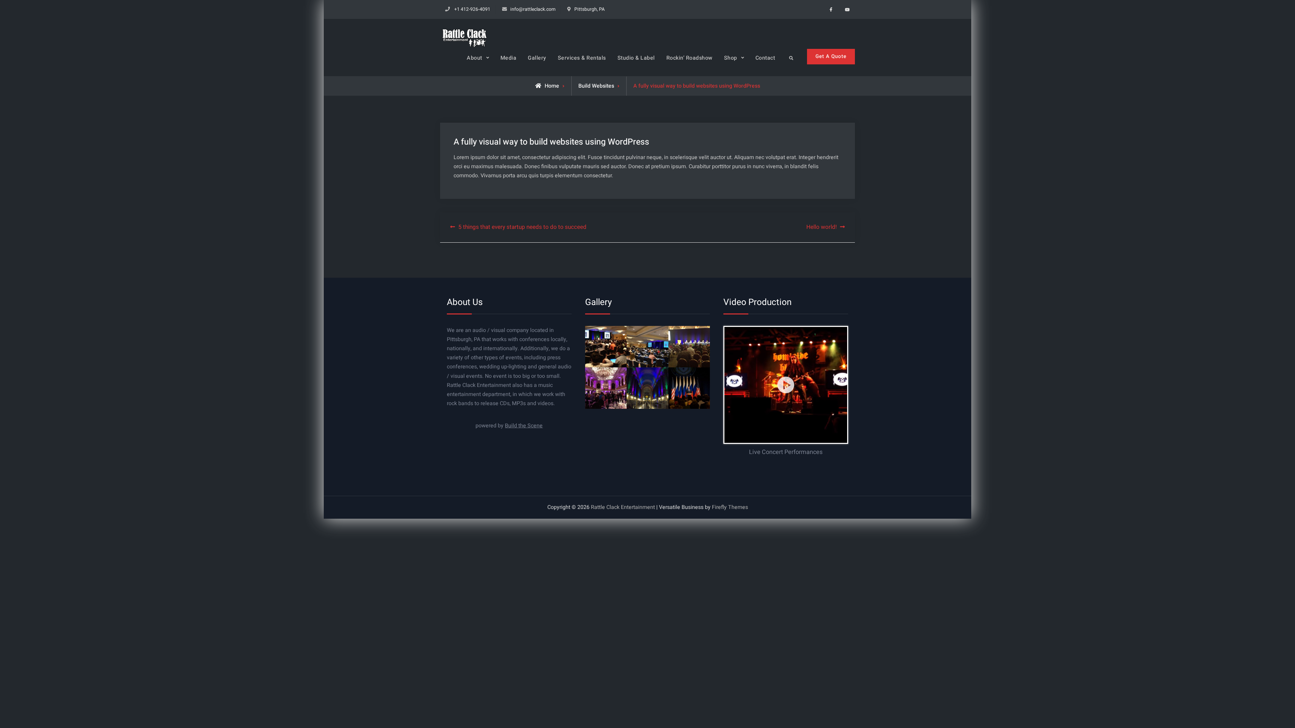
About (474, 58)
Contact (765, 58)
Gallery (537, 58)
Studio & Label (636, 58)
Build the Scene (524, 426)
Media (508, 58)
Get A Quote (830, 56)
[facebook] (831, 9)
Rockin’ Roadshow (689, 58)
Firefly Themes (730, 507)
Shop (730, 58)
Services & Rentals (582, 58)
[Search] (791, 58)
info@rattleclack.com (532, 9)
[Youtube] (847, 9)
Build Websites (596, 86)
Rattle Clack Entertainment (623, 507)
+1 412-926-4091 (472, 9)
